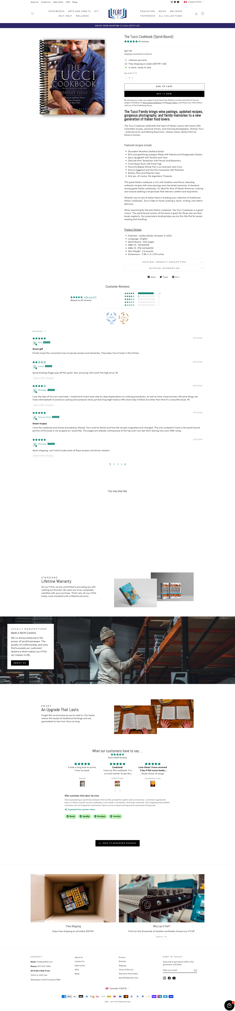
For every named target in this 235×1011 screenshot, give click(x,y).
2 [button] (114, 464)
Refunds (122, 961)
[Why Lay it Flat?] (161, 898)
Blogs (74, 2)
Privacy (122, 957)
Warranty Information (128, 973)
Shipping (128, 54)
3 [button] (117, 464)
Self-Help (65, 16)
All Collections (170, 16)
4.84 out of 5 (90, 297)
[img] (39, 338)
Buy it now (164, 94)
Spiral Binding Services (128, 978)
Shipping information (164, 268)
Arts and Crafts (79, 11)
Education (147, 11)
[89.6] (124, 317)
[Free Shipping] (73, 898)
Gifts (68, 2)
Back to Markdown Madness (119, 843)
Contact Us (46, 2)
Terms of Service (126, 969)
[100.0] (111, 317)
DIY (96, 11)
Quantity (130, 73)
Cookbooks (56, 11)
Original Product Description (164, 262)
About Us (35, 2)
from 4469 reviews (117, 757)
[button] (131, 41)
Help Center (58, 2)
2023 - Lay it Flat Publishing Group (117, 1002)
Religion (176, 11)
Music (162, 11)
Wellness (82, 16)
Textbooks (147, 16)
